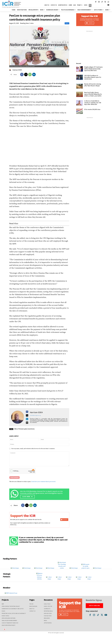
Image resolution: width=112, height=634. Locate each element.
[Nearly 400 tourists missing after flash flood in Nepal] (79, 86)
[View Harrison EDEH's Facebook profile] (27, 412)
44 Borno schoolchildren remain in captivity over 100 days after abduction (92, 102)
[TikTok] (102, 2)
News (67, 23)
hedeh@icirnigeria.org (35, 415)
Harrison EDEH (17, 70)
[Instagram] (98, 2)
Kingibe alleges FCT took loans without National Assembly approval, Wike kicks (93, 68)
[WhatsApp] (108, 2)
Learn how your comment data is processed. (43, 481)
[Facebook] (95, 2)
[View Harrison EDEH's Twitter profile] (27, 415)
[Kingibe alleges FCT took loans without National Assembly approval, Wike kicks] (79, 69)
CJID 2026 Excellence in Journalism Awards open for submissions (92, 77)
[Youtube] (108, 5)
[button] (90, 5)
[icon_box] (39, 493)
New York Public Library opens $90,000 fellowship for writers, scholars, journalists (93, 94)
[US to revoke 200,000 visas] (79, 111)
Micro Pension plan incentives (24, 429)
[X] (105, 2)
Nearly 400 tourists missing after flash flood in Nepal (92, 85)
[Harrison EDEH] (10, 70)
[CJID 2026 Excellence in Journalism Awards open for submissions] (79, 77)
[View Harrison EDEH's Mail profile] (27, 422)
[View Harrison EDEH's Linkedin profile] (27, 419)
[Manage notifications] (4, 629)
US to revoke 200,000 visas (92, 109)
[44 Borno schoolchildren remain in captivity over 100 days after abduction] (79, 102)
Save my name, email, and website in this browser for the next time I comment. (33, 448)
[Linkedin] (34, 74)
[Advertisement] (39, 146)
